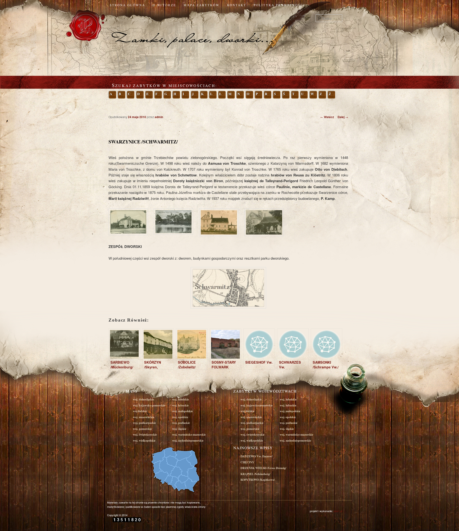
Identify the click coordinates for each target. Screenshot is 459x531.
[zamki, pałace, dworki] (229, 30)
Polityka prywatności (279, 5)
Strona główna (127, 5)
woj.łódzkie (140, 411)
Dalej (343, 117)
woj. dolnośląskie (143, 399)
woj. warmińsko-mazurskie (189, 434)
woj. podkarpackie (144, 423)
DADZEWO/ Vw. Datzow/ (256, 456)
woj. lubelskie (180, 399)
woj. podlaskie (181, 423)
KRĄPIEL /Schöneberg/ (255, 474)
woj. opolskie (180, 417)
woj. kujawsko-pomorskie (149, 405)
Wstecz (327, 117)
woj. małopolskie (182, 411)
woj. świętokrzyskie (145, 434)
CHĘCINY (247, 462)
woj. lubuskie (180, 405)
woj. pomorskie (142, 429)
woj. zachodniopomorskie (187, 440)
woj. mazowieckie (143, 417)
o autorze (164, 5)
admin (159, 117)
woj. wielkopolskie (144, 440)
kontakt (236, 5)
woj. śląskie (179, 429)
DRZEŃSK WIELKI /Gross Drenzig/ (263, 468)
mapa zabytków (201, 5)
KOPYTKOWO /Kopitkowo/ (257, 480)
